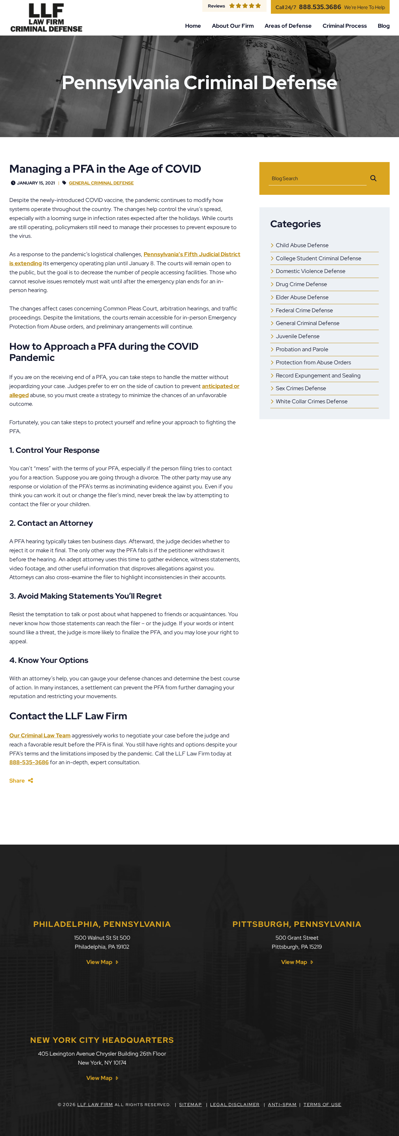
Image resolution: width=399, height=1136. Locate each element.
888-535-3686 (29, 762)
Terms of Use (323, 1104)
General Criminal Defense (101, 183)
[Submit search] (373, 178)
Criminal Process (345, 26)
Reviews (216, 6)
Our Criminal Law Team (39, 735)
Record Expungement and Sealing (318, 375)
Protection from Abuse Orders (313, 362)
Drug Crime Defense (301, 284)
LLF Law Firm (95, 1104)
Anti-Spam (282, 1104)
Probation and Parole (302, 349)
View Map (99, 962)
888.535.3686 (320, 7)
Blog (384, 26)
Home (193, 26)
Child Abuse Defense (302, 245)
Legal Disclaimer (235, 1104)
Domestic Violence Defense (310, 271)
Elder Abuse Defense (302, 297)
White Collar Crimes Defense (312, 401)
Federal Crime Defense (304, 310)
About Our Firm (233, 26)
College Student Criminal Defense (318, 258)
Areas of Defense (288, 26)
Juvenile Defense (298, 336)
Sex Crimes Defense (301, 388)
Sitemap (190, 1104)
